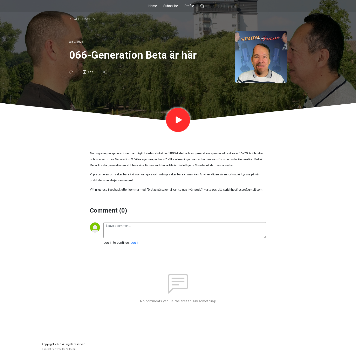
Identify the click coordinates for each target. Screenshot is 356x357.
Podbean (71, 348)
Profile (189, 6)
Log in (134, 243)
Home (152, 6)
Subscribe (170, 6)
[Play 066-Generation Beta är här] (178, 120)
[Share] (105, 72)
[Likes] (71, 72)
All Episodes (84, 19)
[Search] (202, 6)
